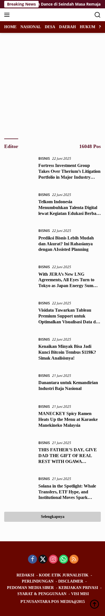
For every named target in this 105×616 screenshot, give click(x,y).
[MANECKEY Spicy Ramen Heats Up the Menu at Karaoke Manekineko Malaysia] (19, 417)
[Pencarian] (97, 15)
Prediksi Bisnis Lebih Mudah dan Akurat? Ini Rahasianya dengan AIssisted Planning (66, 244)
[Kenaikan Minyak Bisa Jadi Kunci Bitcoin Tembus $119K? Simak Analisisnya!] (19, 350)
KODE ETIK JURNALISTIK (63, 575)
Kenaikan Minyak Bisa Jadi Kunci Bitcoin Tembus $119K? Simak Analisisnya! (67, 352)
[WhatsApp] (63, 559)
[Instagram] (53, 559)
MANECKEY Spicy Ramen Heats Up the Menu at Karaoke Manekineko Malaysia (68, 419)
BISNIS (44, 158)
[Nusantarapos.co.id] (42, 15)
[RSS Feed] (43, 114)
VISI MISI (80, 594)
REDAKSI (25, 575)
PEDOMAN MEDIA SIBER (30, 588)
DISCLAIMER (70, 581)
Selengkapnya (52, 517)
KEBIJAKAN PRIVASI (78, 588)
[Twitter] (42, 559)
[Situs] (43, 105)
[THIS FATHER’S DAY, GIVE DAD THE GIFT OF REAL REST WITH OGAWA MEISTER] (19, 453)
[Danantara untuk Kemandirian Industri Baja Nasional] (19, 383)
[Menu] (8, 15)
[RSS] (73, 559)
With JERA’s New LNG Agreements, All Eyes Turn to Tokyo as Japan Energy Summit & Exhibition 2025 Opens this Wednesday (68, 286)
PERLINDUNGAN (37, 581)
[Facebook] (32, 559)
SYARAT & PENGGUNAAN (41, 594)
